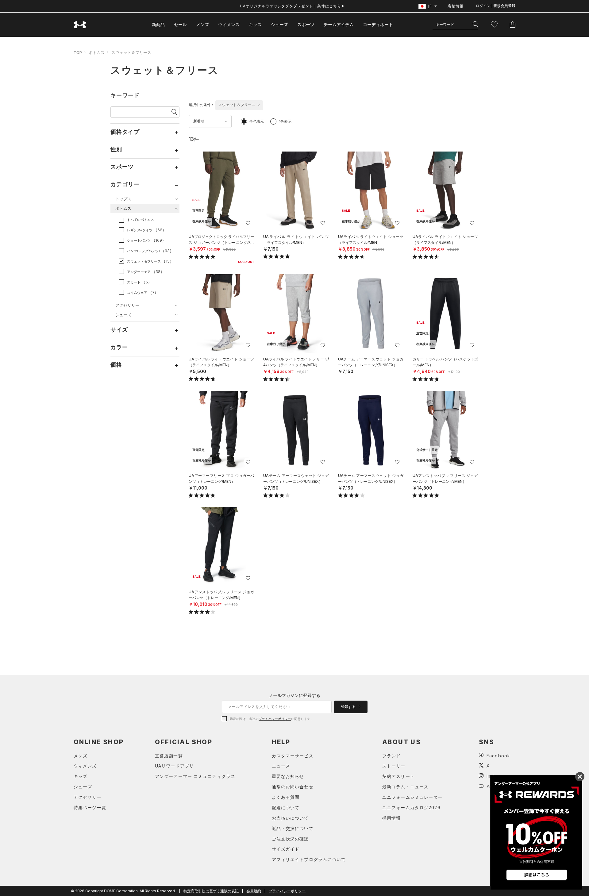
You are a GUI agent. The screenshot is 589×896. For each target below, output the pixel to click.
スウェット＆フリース (131, 52)
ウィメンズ (229, 24)
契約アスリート (398, 776)
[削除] (258, 105)
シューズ (279, 24)
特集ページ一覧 (90, 807)
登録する (348, 707)
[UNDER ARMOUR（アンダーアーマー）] (80, 24)
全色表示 (256, 121)
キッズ (255, 24)
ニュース (281, 765)
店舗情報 (456, 6)
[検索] (475, 24)
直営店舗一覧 (169, 755)
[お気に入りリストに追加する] (248, 223)
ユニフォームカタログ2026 (411, 807)
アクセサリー (88, 797)
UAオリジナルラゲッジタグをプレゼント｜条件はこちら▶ (292, 6)
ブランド (391, 755)
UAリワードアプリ (174, 765)
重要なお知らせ (288, 776)
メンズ (202, 24)
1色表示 (285, 121)
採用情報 (391, 818)
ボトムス (97, 52)
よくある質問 (286, 797)
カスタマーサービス (293, 755)
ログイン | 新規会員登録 (495, 6)
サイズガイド (286, 849)
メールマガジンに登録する (294, 695)
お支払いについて (290, 818)
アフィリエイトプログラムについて (309, 859)
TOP (78, 52)
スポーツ (305, 24)
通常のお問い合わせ (293, 786)
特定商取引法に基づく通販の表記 (211, 891)
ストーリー (394, 765)
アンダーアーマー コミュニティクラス (195, 776)
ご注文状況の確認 (290, 838)
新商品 (158, 24)
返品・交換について (293, 828)
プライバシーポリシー (275, 719)
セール (180, 24)
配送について (286, 807)
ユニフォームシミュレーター (412, 797)
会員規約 (253, 891)
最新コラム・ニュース (405, 786)
